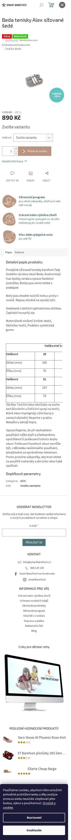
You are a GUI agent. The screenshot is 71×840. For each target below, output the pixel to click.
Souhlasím (34, 830)
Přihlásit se (34, 542)
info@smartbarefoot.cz (37, 562)
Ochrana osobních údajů (34, 601)
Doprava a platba (34, 621)
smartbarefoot (37, 580)
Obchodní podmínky (34, 606)
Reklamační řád (34, 626)
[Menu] (62, 5)
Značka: (13, 49)
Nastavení (34, 817)
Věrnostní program (34, 611)
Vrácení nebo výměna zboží (34, 596)
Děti (23, 481)
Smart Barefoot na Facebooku (37, 574)
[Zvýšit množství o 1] (16, 149)
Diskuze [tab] (19, 252)
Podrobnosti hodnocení (16, 45)
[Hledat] (41, 5)
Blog (34, 631)
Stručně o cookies (34, 616)
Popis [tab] (8, 252)
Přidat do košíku (37, 151)
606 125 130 (37, 568)
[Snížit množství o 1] (16, 153)
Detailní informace (12, 161)
